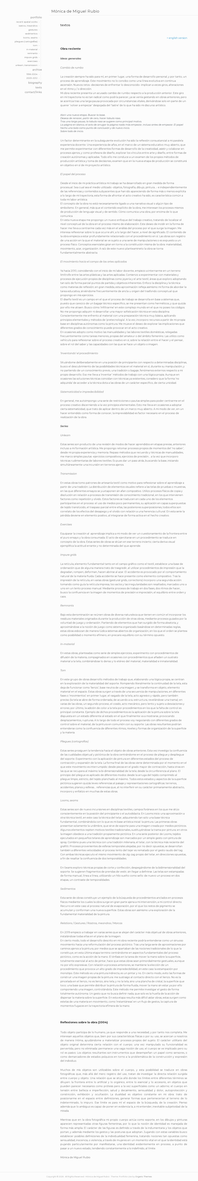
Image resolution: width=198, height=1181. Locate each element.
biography (35, 82)
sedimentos (31, 33)
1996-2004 (31, 74)
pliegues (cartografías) (26, 41)
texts (38, 87)
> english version (177, 38)
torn (35, 45)
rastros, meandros (28, 25)
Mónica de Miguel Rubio (75, 11)
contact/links (33, 92)
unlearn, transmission (26, 65)
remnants (32, 53)
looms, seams (30, 37)
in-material (31, 49)
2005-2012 (31, 78)
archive (37, 69)
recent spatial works (26, 22)
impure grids (30, 57)
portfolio (36, 17)
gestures (32, 29)
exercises (32, 61)
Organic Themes (143, 1176)
